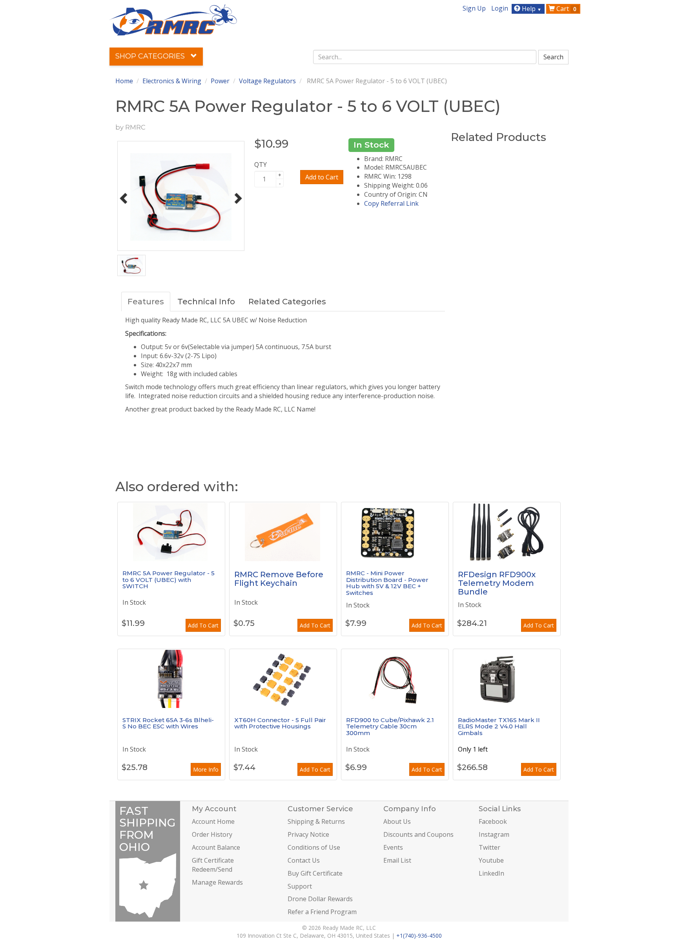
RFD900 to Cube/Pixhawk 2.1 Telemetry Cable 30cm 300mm (390, 726)
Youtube (491, 860)
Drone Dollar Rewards (320, 898)
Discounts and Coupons (418, 834)
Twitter (489, 847)
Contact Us (304, 860)
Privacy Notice (308, 834)
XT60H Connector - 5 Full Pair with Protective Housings (280, 723)
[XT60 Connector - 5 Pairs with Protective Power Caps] (283, 678)
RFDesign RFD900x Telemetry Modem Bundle (497, 583)
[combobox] (425, 57)
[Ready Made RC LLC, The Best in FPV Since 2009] (173, 19)
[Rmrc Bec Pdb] (394, 531)
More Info (206, 769)
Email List (397, 860)
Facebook (493, 821)
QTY (260, 164)
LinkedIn (491, 873)
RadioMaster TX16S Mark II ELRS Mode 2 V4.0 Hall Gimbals (499, 726)
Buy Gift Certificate (315, 873)
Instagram (494, 834)
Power (220, 81)
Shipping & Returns (316, 821)
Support (300, 886)
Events (393, 847)
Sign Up (474, 8)
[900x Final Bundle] (506, 531)
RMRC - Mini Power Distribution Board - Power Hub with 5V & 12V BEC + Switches (387, 582)
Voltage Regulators (267, 81)
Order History (212, 834)
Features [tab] (146, 301)
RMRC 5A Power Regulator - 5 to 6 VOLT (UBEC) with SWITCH (168, 579)
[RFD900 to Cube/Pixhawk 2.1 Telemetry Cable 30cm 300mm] (394, 678)
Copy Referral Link (391, 203)
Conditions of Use (314, 847)
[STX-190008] (171, 678)
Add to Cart (321, 177)
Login (499, 8)
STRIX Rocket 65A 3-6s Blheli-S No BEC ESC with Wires (168, 723)
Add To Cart (203, 625)
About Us (397, 821)
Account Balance (216, 847)
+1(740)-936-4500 (419, 935)
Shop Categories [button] (151, 56)
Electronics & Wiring (171, 81)
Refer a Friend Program (322, 911)
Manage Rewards (217, 882)
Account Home (213, 821)
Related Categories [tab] (287, 301)
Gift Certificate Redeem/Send (213, 865)
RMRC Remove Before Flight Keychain (278, 579)
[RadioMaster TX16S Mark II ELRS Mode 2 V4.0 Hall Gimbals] (506, 678)
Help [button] (530, 8)
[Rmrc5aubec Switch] (171, 531)
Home (124, 81)
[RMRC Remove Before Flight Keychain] (283, 531)
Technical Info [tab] (206, 301)
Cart (565, 8)
